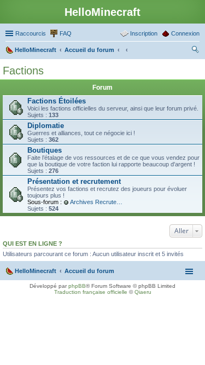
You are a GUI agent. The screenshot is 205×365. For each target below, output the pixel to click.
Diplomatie (45, 125)
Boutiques (44, 150)
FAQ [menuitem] (66, 33)
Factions (23, 71)
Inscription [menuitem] (143, 33)
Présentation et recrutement (74, 181)
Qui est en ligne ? (32, 243)
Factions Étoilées (56, 101)
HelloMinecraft (35, 271)
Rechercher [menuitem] (195, 51)
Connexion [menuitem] (185, 33)
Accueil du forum (89, 271)
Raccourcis (30, 33)
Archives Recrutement (97, 202)
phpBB (77, 286)
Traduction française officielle (90, 292)
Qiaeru (142, 292)
